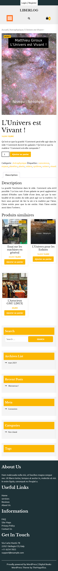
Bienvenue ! (13, 385)
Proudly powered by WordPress (22, 564)
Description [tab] (11, 174)
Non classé (12, 432)
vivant (53, 166)
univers (45, 166)
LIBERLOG (29, 10)
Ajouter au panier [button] (14, 261)
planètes (13, 166)
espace (5, 166)
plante (22, 166)
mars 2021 (12, 362)
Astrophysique (16, 29)
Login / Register (29, 2)
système (37, 166)
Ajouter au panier (20, 154)
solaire (29, 166)
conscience (44, 163)
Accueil (5, 29)
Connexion (12, 409)
